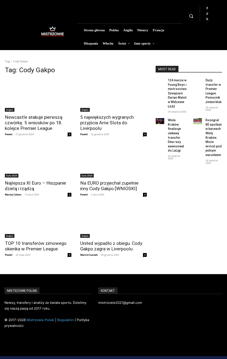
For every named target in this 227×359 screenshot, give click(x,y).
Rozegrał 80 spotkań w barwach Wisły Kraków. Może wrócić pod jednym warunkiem (213, 137)
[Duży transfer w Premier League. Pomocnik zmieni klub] (197, 81)
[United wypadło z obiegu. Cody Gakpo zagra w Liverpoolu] (113, 221)
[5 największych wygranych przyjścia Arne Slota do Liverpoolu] (113, 95)
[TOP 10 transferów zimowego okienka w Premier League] (38, 221)
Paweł (8, 134)
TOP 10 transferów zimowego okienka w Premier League (36, 246)
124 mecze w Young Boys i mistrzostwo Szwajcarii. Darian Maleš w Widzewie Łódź (177, 93)
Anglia (9, 109)
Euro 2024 (11, 175)
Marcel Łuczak (89, 254)
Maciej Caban (13, 194)
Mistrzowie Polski (40, 320)
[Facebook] (207, 8)
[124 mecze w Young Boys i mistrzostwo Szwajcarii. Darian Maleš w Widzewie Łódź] (160, 81)
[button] (191, 16)
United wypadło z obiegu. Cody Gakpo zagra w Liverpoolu (111, 246)
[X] (207, 19)
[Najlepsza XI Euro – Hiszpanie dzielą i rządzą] (38, 161)
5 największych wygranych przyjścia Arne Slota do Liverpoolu (107, 123)
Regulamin (65, 320)
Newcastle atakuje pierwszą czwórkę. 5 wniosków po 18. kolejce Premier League (33, 123)
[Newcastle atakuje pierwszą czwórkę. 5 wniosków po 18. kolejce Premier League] (38, 95)
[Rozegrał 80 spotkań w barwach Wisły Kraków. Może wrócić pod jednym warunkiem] (197, 121)
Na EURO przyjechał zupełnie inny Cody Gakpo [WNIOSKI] (109, 185)
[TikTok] (207, 14)
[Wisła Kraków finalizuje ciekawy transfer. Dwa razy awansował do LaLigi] (160, 121)
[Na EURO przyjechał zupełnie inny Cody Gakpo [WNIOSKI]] (113, 161)
